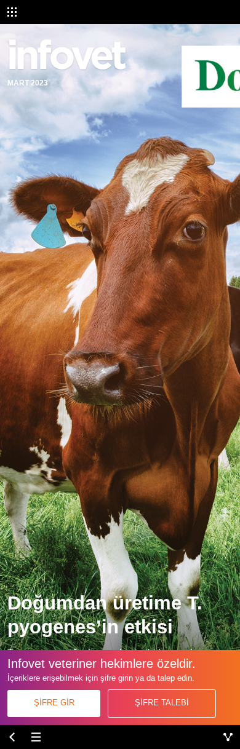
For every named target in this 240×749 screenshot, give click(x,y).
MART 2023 (27, 83)
